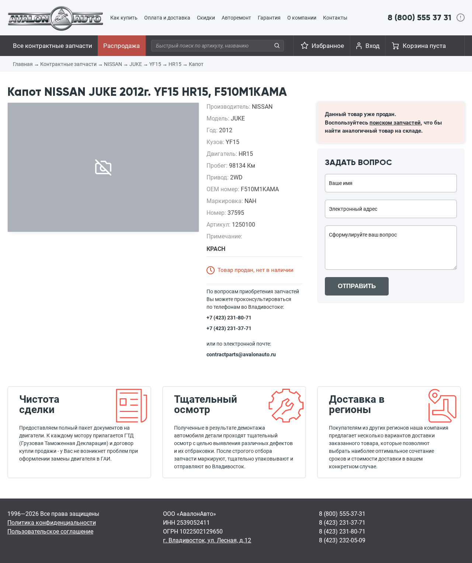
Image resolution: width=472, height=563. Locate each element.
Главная (23, 64)
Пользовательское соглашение (50, 531)
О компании (301, 18)
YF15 (155, 64)
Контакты (335, 18)
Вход (372, 45)
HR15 (175, 64)
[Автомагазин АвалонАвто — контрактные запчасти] (55, 18)
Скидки (206, 18)
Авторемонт (236, 18)
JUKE (135, 64)
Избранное (328, 45)
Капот (196, 64)
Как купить (124, 18)
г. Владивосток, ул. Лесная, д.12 (207, 540)
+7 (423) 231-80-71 (228, 318)
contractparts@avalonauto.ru (241, 354)
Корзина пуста (424, 45)
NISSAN (113, 64)
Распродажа (121, 45)
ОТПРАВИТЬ (357, 286)
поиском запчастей (395, 122)
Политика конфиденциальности (51, 522)
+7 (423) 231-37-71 (228, 328)
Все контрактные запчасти (52, 45)
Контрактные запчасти (68, 64)
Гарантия (269, 18)
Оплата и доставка (167, 18)
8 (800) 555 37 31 (419, 17)
